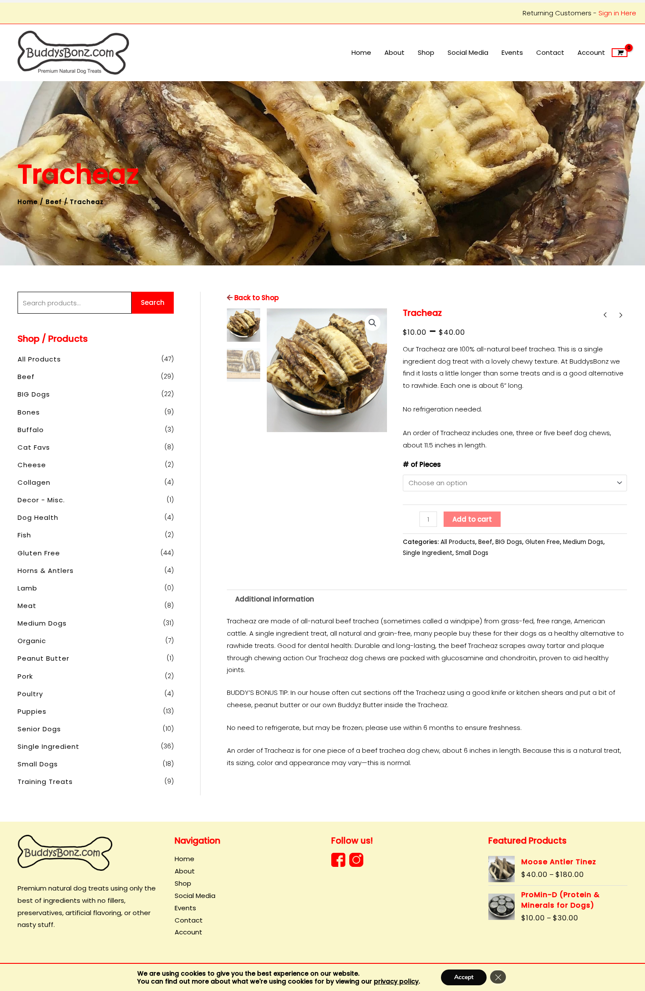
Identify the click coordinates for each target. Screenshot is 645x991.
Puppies (32, 711)
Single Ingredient (48, 746)
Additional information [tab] (274, 599)
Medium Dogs (42, 623)
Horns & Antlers (46, 570)
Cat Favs (34, 447)
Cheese (32, 464)
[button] (372, 323)
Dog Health (38, 517)
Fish (24, 535)
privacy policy (396, 981)
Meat (27, 605)
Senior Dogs (39, 728)
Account (188, 932)
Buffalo (31, 429)
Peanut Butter (43, 658)
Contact (189, 920)
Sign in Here (617, 13)
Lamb (27, 588)
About (185, 871)
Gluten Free (39, 553)
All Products (39, 359)
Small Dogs (38, 764)
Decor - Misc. (41, 499)
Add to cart (472, 519)
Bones (29, 412)
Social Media (195, 895)
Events (185, 907)
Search (153, 302)
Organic (32, 640)
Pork (25, 676)
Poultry (30, 693)
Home (28, 202)
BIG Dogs (34, 394)
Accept (463, 977)
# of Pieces (422, 464)
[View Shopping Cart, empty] (619, 52)
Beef (54, 202)
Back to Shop (256, 297)
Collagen (34, 482)
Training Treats (45, 781)
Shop (183, 883)
